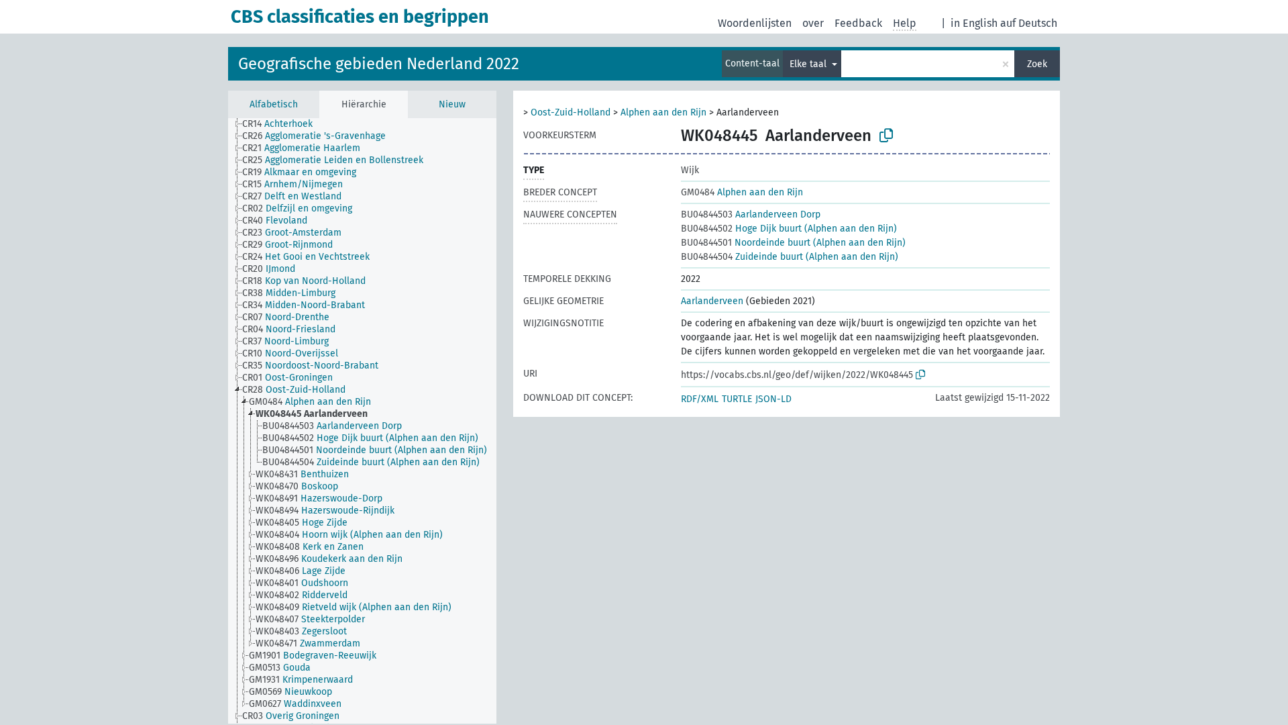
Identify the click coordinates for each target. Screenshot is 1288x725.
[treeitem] (283, 124)
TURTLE (737, 399)
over (813, 23)
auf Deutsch (1028, 23)
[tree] (362, 421)
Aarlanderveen (712, 301)
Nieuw (452, 104)
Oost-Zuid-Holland (570, 112)
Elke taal (809, 64)
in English (974, 23)
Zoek (1037, 64)
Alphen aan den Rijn (663, 112)
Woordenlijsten (755, 23)
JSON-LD (773, 399)
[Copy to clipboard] (886, 136)
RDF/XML (699, 399)
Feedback (858, 23)
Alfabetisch (274, 104)
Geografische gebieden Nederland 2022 (378, 63)
